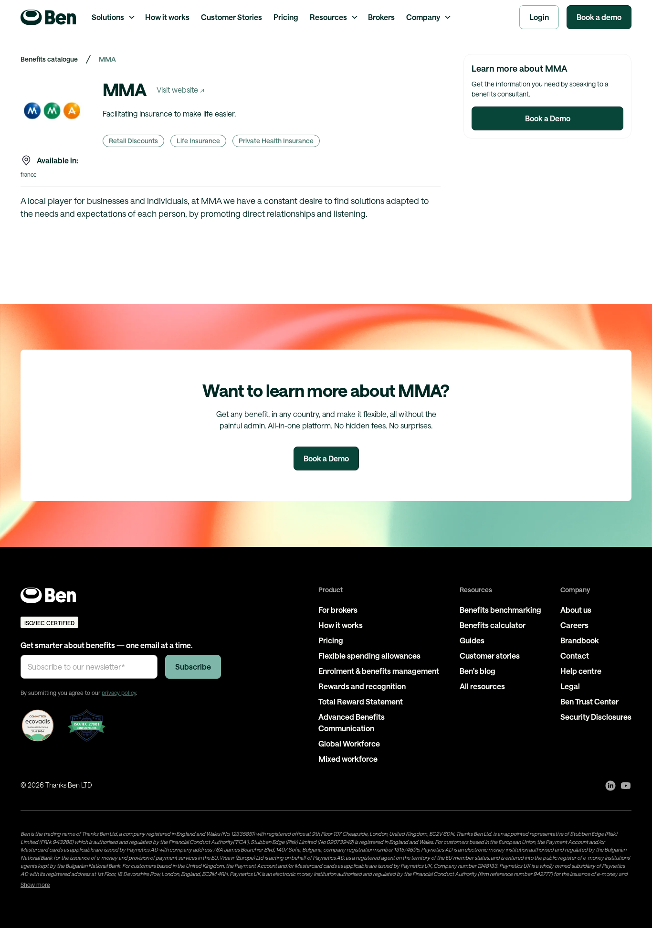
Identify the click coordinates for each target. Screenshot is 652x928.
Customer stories (490, 655)
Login (539, 16)
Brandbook (579, 640)
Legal (570, 686)
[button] (112, 17)
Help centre (580, 670)
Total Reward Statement (360, 701)
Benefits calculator (493, 624)
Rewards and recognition (362, 686)
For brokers (338, 609)
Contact (574, 655)
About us (575, 609)
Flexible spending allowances (369, 655)
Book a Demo (547, 118)
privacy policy (119, 692)
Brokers (381, 16)
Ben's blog (477, 670)
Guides (472, 640)
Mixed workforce (348, 758)
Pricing (285, 16)
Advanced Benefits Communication (351, 722)
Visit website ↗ (180, 89)
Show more (35, 884)
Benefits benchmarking (500, 609)
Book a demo (599, 16)
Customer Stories (231, 16)
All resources (482, 686)
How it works (167, 16)
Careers (574, 624)
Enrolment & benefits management (378, 670)
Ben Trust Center (589, 701)
